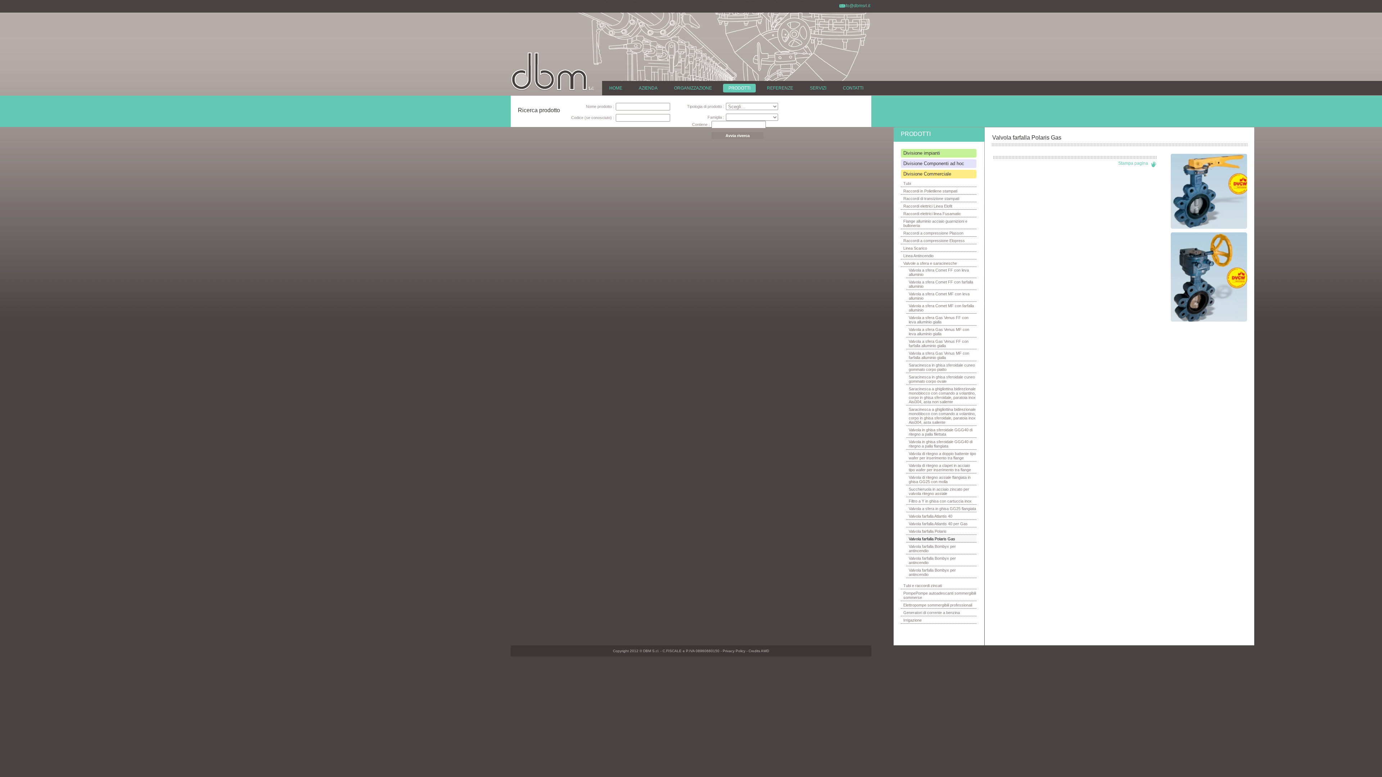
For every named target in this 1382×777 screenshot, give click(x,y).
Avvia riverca (738, 135)
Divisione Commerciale (927, 174)
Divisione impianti (921, 153)
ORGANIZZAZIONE (693, 88)
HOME (615, 88)
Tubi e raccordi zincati (922, 585)
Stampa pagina (1133, 163)
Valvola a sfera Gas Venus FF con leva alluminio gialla (938, 319)
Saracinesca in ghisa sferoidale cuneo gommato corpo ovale (942, 379)
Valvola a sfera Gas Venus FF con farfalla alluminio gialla (938, 343)
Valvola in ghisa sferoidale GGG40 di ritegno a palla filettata (940, 432)
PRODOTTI (739, 88)
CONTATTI (853, 88)
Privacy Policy (734, 651)
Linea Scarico (915, 248)
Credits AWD (759, 651)
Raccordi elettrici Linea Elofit (927, 206)
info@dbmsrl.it (856, 5)
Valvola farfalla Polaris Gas (932, 539)
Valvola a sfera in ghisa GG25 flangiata (942, 508)
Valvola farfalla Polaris (928, 531)
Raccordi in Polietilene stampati (930, 191)
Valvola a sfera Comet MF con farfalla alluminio (941, 308)
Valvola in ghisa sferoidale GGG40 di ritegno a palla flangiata (940, 444)
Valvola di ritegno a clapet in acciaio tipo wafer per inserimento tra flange (940, 467)
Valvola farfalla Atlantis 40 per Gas (938, 524)
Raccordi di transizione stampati (931, 198)
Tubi (907, 183)
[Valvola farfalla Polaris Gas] (1209, 227)
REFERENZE (780, 88)
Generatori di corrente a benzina (931, 612)
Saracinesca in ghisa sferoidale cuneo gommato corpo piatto (942, 367)
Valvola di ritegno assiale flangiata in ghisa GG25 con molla (940, 479)
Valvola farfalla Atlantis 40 (930, 516)
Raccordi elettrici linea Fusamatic (932, 214)
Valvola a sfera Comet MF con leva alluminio (939, 296)
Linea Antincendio (918, 256)
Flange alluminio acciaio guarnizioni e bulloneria (935, 223)
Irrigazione (912, 620)
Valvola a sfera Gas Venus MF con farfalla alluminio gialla (939, 355)
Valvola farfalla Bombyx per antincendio (932, 548)
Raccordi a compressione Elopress (934, 240)
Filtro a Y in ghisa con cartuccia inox (940, 501)
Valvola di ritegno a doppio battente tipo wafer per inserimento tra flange (942, 455)
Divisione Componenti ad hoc (933, 163)
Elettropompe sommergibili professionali (937, 605)
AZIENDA (648, 88)
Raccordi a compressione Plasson (933, 233)
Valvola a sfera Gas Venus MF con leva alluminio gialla (939, 331)
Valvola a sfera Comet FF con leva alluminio (939, 272)
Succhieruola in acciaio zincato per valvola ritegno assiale (939, 491)
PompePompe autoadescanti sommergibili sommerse (939, 595)
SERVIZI (818, 88)
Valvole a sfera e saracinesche (930, 263)
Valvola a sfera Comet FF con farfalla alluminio (941, 284)
